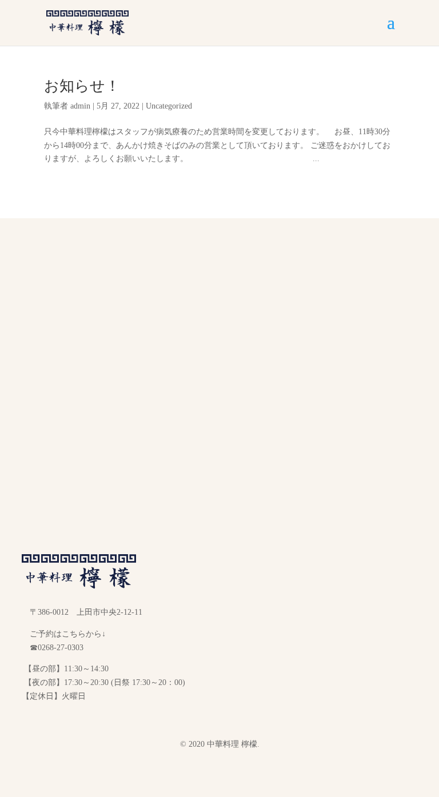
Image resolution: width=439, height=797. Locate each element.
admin (80, 106)
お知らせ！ (82, 86)
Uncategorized (169, 106)
